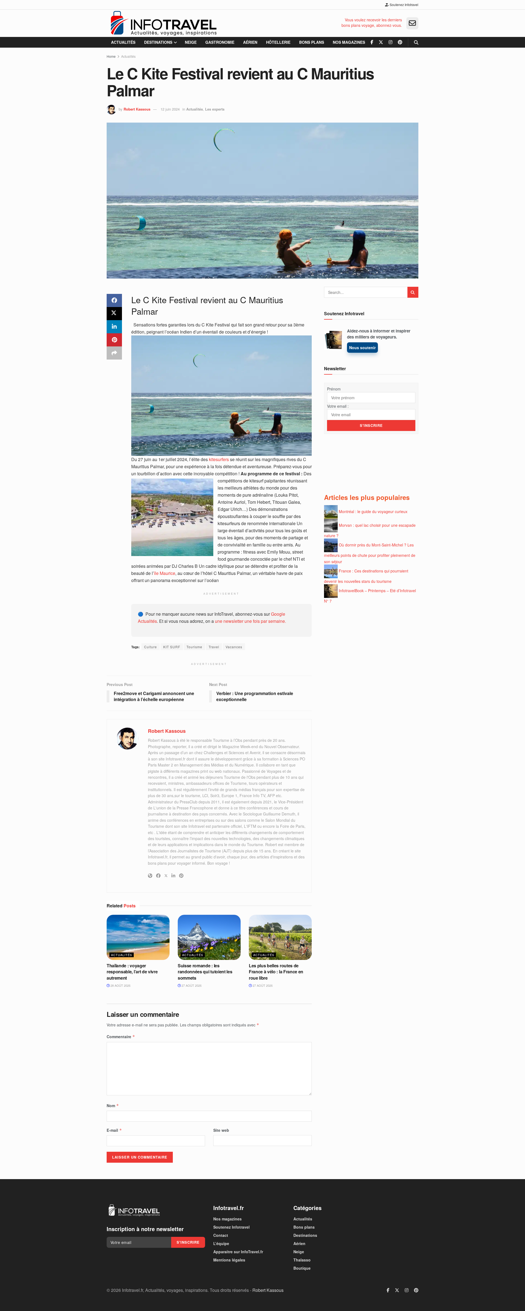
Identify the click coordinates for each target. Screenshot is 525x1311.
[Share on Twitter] (114, 313)
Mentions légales (229, 1260)
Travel (214, 646)
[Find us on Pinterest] (400, 42)
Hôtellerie (278, 42)
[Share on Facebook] (114, 300)
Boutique (302, 1268)
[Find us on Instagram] (390, 42)
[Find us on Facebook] (372, 42)
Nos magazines (349, 42)
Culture (150, 646)
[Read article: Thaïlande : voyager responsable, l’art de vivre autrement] (138, 937)
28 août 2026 (120, 985)
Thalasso (302, 1260)
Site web (221, 1130)
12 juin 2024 (170, 109)
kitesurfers (219, 459)
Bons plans (311, 42)
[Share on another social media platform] (114, 353)
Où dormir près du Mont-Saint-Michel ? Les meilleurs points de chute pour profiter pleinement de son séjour (369, 553)
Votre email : (338, 406)
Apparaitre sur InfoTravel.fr (238, 1251)
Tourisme (194, 646)
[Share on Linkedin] (114, 326)
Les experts (214, 109)
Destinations (158, 42)
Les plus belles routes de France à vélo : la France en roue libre (276, 971)
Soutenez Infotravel (403, 4)
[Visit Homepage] (163, 23)
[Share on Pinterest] (114, 339)
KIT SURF (171, 646)
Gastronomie (219, 42)
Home (111, 56)
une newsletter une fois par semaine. (250, 621)
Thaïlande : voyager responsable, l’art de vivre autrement (132, 971)
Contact (220, 1235)
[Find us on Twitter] (381, 42)
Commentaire (121, 1036)
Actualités (123, 42)
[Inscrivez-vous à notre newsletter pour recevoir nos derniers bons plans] (412, 23)
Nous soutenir (362, 347)
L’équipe (221, 1243)
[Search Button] (416, 42)
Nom (113, 1105)
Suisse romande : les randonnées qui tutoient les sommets (205, 971)
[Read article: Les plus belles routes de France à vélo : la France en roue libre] (280, 937)
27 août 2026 (191, 985)
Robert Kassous (137, 109)
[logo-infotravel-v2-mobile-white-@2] (134, 1210)
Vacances (234, 646)
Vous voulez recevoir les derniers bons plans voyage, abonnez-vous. (372, 22)
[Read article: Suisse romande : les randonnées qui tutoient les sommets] (209, 937)
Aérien (250, 42)
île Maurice (164, 573)
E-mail (114, 1130)
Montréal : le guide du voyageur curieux (373, 511)
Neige (191, 42)
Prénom (334, 389)
